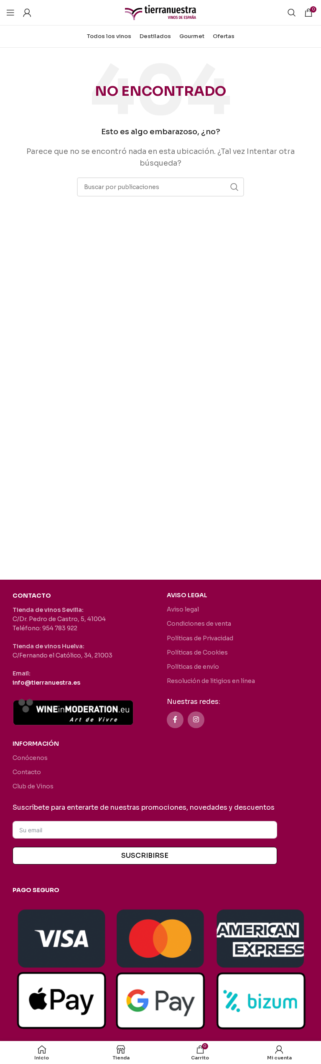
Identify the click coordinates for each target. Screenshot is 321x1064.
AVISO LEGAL (187, 595)
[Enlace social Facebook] (175, 719)
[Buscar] (291, 12)
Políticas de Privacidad (200, 638)
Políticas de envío (193, 666)
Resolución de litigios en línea (211, 681)
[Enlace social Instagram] (196, 719)
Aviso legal (183, 609)
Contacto (27, 772)
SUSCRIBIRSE (144, 855)
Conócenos (30, 758)
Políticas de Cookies (197, 652)
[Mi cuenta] (27, 12)
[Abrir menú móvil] (10, 12)
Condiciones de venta (199, 623)
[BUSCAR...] (234, 187)
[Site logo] (160, 12)
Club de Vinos (33, 786)
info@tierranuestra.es (46, 682)
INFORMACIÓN (36, 743)
